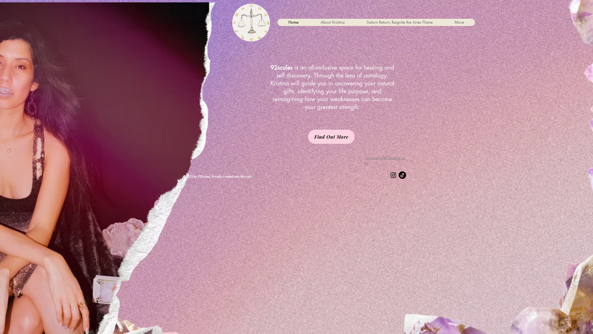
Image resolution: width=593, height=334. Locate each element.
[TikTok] (402, 175)
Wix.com (246, 177)
